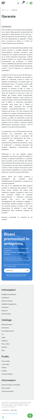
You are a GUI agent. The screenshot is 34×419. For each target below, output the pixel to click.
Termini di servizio (18, 275)
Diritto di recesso (7, 301)
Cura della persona (8, 331)
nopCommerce (13, 413)
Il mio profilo (6, 361)
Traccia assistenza (7, 391)
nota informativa (12, 266)
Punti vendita (6, 388)
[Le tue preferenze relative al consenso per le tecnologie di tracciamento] (3, 417)
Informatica (5, 328)
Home (7, 10)
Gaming (4, 347)
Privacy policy (10, 275)
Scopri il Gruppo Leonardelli (11, 385)
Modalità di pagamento (9, 304)
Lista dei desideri (7, 374)
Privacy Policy (6, 314)
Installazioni (5, 297)
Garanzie (4, 310)
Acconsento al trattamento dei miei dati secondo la (18, 265)
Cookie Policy (13, 410)
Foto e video (6, 344)
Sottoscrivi (9, 270)
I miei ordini (5, 364)
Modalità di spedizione (9, 294)
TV (2, 334)
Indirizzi (4, 367)
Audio (3, 337)
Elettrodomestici (7, 324)
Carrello (4, 371)
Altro (3, 350)
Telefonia (4, 341)
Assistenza (5, 307)
